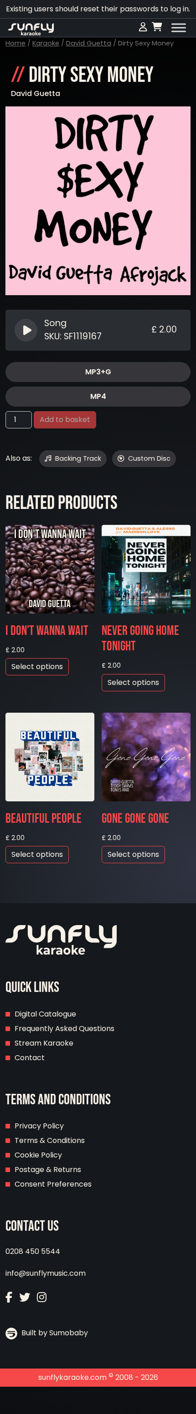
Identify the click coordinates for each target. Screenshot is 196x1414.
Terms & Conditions (50, 1140)
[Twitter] (24, 1297)
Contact (30, 1057)
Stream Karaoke (44, 1043)
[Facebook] (8, 1297)
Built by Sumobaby (54, 1333)
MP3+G (98, 372)
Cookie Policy (38, 1155)
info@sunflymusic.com (45, 1273)
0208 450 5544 (32, 1251)
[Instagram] (41, 1297)
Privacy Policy (39, 1126)
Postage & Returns (48, 1169)
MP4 (98, 396)
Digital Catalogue (45, 1014)
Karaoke (45, 43)
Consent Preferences (53, 1184)
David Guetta (88, 43)
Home (15, 43)
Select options (37, 666)
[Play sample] (27, 330)
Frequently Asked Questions (64, 1028)
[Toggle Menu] (178, 27)
